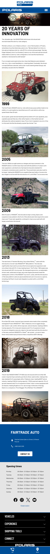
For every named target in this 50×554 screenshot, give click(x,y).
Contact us (25, 454)
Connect (9, 538)
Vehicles (9, 516)
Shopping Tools (13, 531)
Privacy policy (25, 505)
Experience (11, 523)
